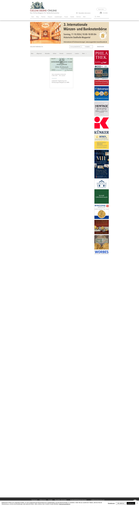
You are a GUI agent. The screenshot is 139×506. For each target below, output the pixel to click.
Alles (32, 53)
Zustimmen (131, 503)
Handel (61, 53)
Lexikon (77, 53)
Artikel (54, 53)
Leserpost (69, 53)
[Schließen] (137, 503)
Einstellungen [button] (111, 503)
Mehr (83, 53)
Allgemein (39, 53)
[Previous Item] (33, 32)
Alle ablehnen (120, 503)
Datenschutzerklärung (64, 504)
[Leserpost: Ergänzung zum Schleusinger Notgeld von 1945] (61, 64)
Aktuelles (47, 53)
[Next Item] (106, 32)
